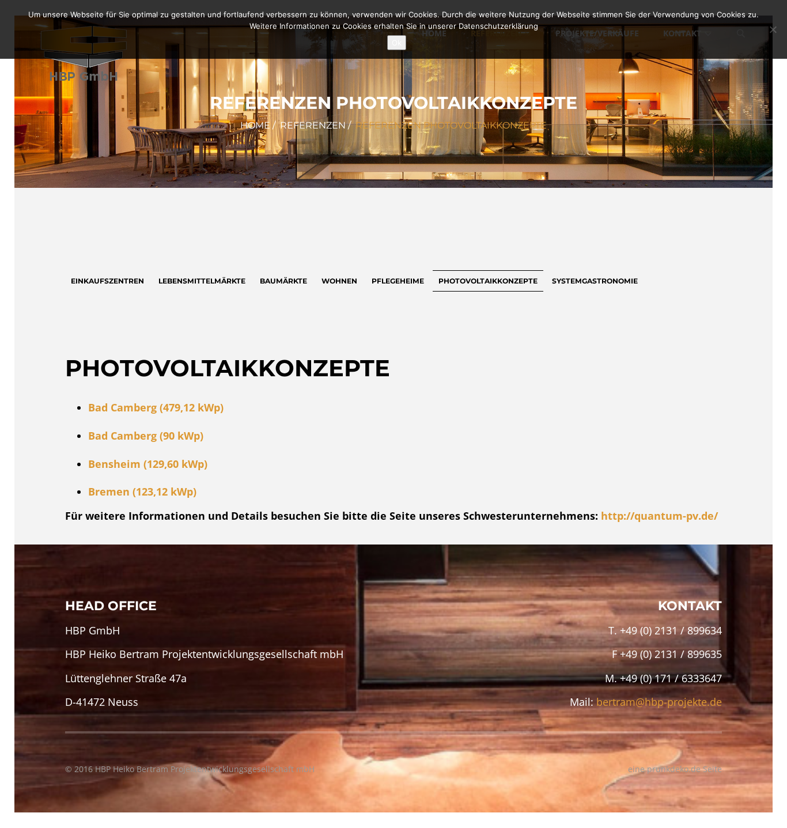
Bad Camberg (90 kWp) (145, 436)
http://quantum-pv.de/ (659, 516)
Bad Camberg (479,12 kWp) (156, 407)
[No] (772, 29)
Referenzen (313, 125)
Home (255, 125)
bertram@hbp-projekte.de (659, 702)
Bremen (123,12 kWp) (142, 491)
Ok (397, 42)
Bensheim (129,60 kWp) (147, 464)
